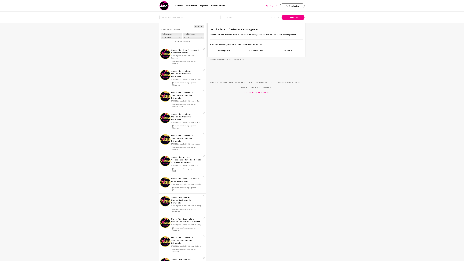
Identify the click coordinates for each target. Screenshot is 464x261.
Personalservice (218, 5)
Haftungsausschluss (263, 82)
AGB (250, 82)
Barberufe (287, 50)
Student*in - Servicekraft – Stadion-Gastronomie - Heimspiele (183, 74)
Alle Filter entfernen (182, 41)
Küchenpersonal (256, 50)
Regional (204, 5)
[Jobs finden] (271, 5)
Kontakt (298, 82)
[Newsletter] (266, 5)
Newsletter (267, 87)
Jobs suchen (221, 59)
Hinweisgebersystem (284, 82)
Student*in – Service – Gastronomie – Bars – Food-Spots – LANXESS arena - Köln (186, 160)
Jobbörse (178, 5)
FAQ (231, 82)
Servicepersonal (225, 50)
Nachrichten (191, 5)
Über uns (214, 82)
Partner (223, 82)
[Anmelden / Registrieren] (276, 5)
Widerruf (244, 87)
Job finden (293, 17)
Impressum (255, 87)
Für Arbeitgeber (292, 6)
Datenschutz (240, 82)
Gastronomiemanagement (284, 34)
